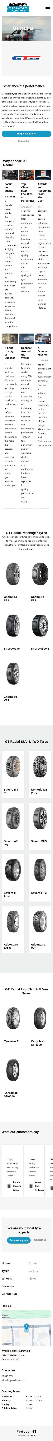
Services (8, 1286)
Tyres (5, 1271)
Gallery (33, 1271)
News (32, 1279)
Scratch (31, 1435)
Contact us (24, 141)
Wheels (7, 1278)
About (33, 1263)
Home (6, 1263)
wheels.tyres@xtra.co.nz (14, 1380)
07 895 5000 (7, 1376)
